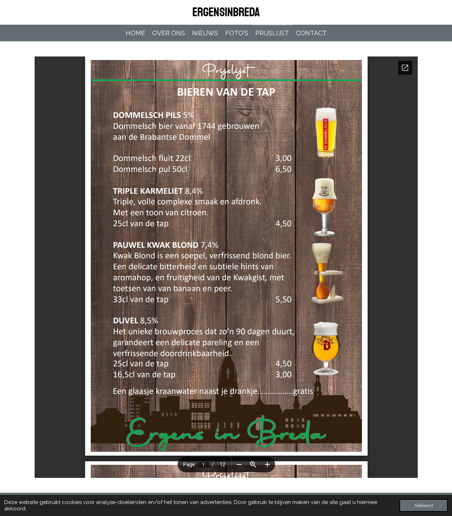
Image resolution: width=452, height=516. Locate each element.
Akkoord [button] (423, 505)
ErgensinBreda (226, 12)
